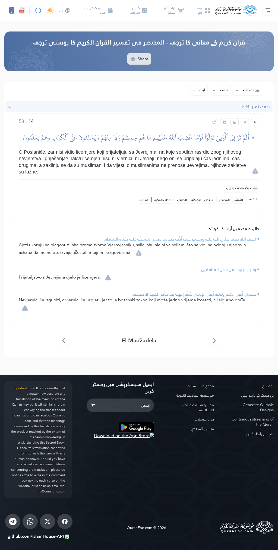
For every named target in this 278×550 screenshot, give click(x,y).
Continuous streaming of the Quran (253, 422)
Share (142, 59)
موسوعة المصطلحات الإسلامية (197, 407)
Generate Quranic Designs (258, 407)
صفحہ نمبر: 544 (256, 106)
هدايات (144, 200)
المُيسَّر (238, 200)
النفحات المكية (163, 200)
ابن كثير (196, 200)
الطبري (182, 200)
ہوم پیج (268, 385)
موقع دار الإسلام (200, 385)
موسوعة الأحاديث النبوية (195, 395)
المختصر (224, 200)
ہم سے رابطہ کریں (260, 433)
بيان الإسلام (204, 419)
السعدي (209, 200)
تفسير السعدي (202, 428)
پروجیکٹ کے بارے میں (257, 395)
